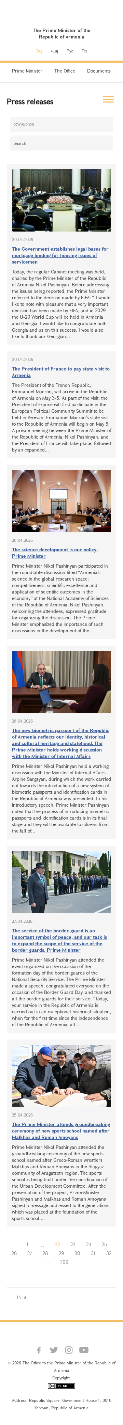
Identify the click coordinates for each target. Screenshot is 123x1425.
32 (108, 1253)
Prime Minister (27, 70)
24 (88, 1244)
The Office (64, 70)
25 (104, 1244)
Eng (39, 50)
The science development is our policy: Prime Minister (55, 552)
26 (14, 1253)
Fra (84, 50)
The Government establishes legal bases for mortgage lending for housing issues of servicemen (60, 255)
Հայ (54, 50)
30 (77, 1253)
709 (64, 1262)
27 (29, 1253)
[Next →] (78, 1262)
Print (21, 1297)
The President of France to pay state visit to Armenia (61, 371)
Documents (99, 70)
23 (73, 1244)
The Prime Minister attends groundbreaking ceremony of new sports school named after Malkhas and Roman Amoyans (61, 1130)
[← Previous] (16, 1244)
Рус (70, 50)
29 (61, 1253)
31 (93, 1253)
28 (45, 1253)
